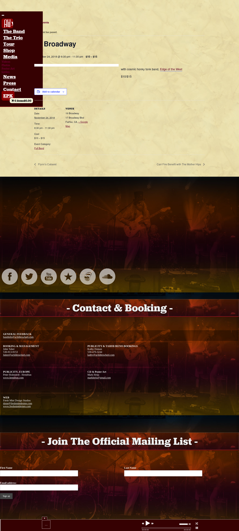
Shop (9, 50)
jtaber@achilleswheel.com (16, 355)
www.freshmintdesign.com (17, 406)
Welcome (12, 23)
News (9, 77)
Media (10, 57)
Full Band (39, 148)
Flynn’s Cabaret (46, 164)
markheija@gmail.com (99, 377)
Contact (12, 89)
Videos (6, 61)
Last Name (130, 467)
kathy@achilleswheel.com (100, 355)
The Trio (13, 37)
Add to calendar (51, 91)
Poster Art (8, 68)
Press (9, 83)
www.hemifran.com (13, 377)
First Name (6, 467)
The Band (14, 31)
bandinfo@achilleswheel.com (18, 337)
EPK (8, 96)
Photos (6, 65)
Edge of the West (171, 69)
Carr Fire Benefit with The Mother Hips (179, 164)
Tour (8, 44)
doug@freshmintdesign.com (17, 403)
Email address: (8, 483)
